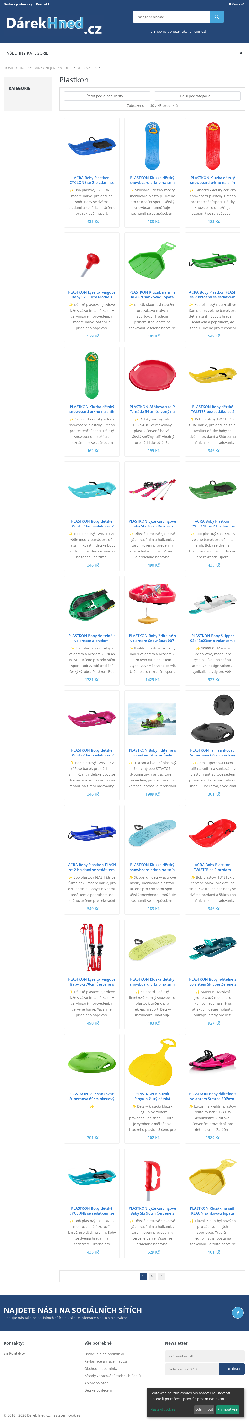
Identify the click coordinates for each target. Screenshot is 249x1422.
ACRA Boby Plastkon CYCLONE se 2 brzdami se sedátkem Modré (92, 182)
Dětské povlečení (98, 1390)
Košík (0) (238, 4)
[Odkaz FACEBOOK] (238, 1313)
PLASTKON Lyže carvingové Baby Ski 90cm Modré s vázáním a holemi (92, 297)
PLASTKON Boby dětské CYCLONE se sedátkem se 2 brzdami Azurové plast (91, 1213)
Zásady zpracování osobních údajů (112, 1375)
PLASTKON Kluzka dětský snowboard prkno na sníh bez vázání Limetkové (152, 984)
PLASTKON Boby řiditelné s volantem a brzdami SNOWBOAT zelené (91, 640)
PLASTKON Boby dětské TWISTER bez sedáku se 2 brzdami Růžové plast (92, 755)
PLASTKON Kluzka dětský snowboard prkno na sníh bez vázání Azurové (152, 869)
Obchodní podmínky (100, 1368)
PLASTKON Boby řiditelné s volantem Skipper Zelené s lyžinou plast (212, 984)
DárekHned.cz (38, 1415)
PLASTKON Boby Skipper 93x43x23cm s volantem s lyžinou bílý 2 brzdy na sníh (212, 640)
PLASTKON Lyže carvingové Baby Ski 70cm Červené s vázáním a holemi (92, 984)
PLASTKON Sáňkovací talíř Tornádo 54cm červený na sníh (152, 411)
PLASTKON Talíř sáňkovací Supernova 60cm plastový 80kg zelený (92, 1098)
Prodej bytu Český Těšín (103, 1397)
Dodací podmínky (18, 4)
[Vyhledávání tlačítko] (217, 17)
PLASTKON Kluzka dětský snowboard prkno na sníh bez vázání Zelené (91, 411)
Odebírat (232, 1369)
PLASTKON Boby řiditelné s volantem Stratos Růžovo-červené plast (212, 1098)
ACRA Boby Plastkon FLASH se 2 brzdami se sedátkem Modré (92, 869)
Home (9, 68)
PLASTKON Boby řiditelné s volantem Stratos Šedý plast (152, 755)
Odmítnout (204, 1409)
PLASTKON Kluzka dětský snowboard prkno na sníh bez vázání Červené (212, 182)
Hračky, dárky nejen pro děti (45, 68)
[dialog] (195, 1402)
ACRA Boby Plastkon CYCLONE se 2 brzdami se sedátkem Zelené (212, 526)
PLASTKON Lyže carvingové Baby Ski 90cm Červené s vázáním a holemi (152, 1213)
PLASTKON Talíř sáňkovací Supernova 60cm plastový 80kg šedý (212, 755)
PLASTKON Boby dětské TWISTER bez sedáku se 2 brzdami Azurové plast (92, 526)
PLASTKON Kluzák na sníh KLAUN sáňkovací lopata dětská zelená (152, 297)
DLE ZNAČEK (87, 68)
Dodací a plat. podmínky (104, 1354)
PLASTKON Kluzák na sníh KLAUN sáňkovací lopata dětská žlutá (213, 1213)
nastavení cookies (66, 1415)
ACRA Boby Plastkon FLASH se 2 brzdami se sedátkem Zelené (213, 297)
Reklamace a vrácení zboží (105, 1361)
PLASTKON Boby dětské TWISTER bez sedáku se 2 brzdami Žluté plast (213, 411)
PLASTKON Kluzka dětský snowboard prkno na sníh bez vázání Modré (152, 182)
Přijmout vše (227, 1409)
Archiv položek (96, 1383)
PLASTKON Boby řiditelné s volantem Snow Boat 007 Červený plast (152, 640)
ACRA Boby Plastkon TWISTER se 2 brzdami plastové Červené (213, 869)
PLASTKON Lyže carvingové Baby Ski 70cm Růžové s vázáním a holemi (152, 526)
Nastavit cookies (162, 1409)
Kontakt (43, 4)
